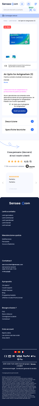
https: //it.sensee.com (7, 379)
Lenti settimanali (7, 218)
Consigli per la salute (9, 316)
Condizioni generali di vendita (26, 368)
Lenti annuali (6, 225)
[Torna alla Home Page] (10, 4)
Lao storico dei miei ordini (11, 335)
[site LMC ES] (19, 352)
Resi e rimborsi (7, 314)
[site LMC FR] (22, 352)
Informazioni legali (9, 368)
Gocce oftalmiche (8, 244)
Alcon (6, 82)
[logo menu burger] (36, 4)
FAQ (3, 312)
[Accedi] (22, 4)
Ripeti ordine (6, 333)
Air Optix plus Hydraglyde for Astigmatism (19, 98)
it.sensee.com (5, 390)
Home (5, 21)
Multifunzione (6, 239)
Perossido (5, 241)
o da (6, 271)
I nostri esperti (7, 288)
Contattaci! (6, 319)
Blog (3, 293)
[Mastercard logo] (13, 356)
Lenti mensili (13, 21)
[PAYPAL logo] (26, 356)
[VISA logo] (18, 356)
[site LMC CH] (15, 352)
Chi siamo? (6, 285)
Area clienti (6, 338)
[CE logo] (5, 356)
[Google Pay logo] (19, 359)
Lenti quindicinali (7, 220)
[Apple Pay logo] (33, 356)
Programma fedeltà (8, 295)
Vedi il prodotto (19, 111)
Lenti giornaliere (7, 215)
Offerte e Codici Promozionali (12, 298)
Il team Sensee (7, 290)
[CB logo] (9, 356)
